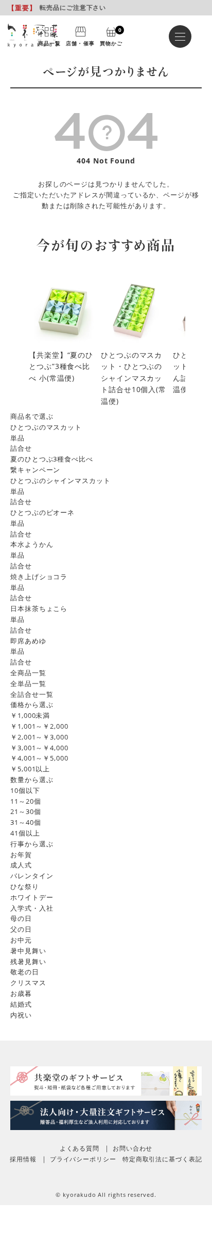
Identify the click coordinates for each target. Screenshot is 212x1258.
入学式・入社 (31, 908)
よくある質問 (79, 1148)
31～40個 (25, 822)
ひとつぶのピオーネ (42, 512)
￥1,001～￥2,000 (39, 726)
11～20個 (25, 801)
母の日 (21, 918)
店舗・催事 (80, 43)
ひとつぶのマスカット (46, 427)
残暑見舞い (28, 961)
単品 (17, 437)
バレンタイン (31, 875)
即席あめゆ (28, 640)
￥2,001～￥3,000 (39, 737)
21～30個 (25, 811)
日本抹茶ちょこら (38, 608)
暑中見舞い (28, 950)
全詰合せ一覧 (31, 694)
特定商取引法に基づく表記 (162, 1159)
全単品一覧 (28, 683)
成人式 (21, 864)
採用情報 (23, 1159)
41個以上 (25, 833)
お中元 (21, 940)
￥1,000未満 (30, 715)
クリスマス (28, 982)
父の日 (21, 929)
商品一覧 (49, 43)
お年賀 (21, 854)
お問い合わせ (132, 1148)
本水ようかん (31, 544)
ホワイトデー (31, 897)
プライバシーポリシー (83, 1159)
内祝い (21, 1015)
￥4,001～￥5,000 (39, 758)
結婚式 (21, 1004)
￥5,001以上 (30, 768)
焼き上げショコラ (38, 576)
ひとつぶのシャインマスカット (60, 480)
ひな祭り (24, 886)
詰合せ (21, 448)
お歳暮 (21, 993)
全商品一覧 (28, 672)
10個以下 (25, 790)
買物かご (111, 36)
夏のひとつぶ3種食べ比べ (51, 459)
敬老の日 (24, 971)
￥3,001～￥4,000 (39, 747)
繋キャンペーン (35, 469)
